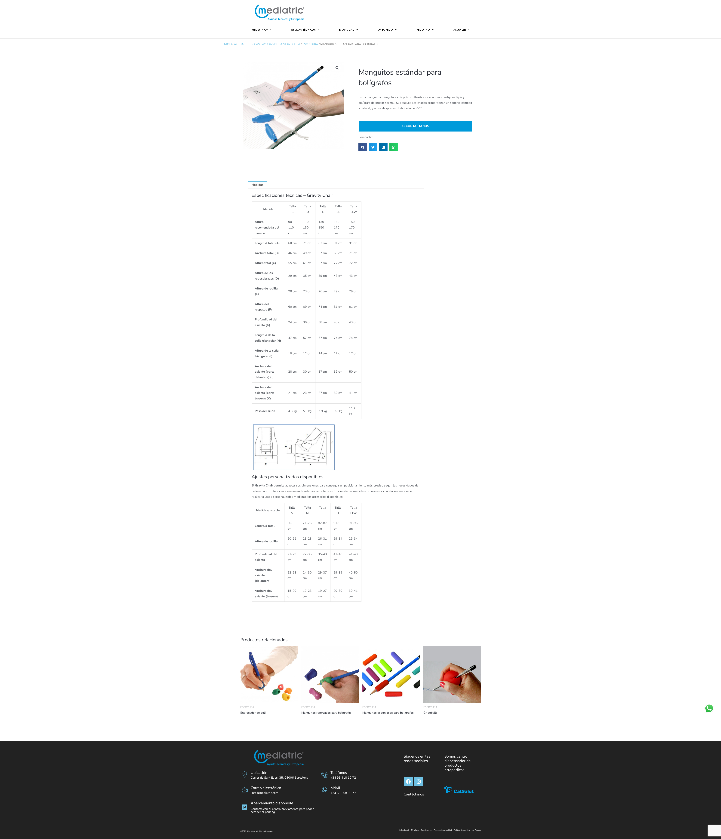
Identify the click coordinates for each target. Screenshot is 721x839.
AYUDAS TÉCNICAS (303, 30)
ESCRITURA (310, 44)
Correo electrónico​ (266, 787)
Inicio (227, 44)
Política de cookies (462, 830)
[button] (337, 68)
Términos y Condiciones (421, 830)
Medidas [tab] (257, 185)
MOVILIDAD (346, 30)
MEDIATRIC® (260, 30)
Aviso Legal (404, 830)
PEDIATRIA (423, 30)
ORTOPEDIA (385, 30)
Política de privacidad (443, 830)
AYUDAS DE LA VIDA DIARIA (281, 44)
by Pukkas (476, 830)
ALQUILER (459, 30)
